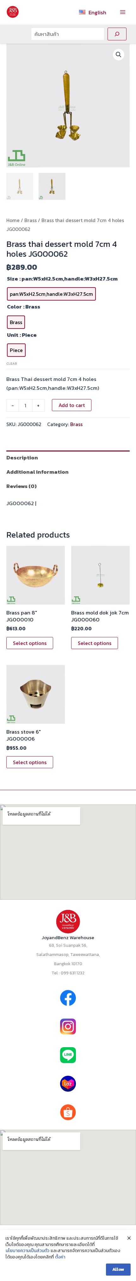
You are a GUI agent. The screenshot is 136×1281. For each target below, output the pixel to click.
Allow (118, 1269)
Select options (29, 643)
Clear (11, 363)
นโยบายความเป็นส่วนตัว (27, 1251)
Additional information (37, 472)
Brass (30, 220)
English (97, 12)
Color (14, 306)
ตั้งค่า (60, 1257)
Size (12, 278)
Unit (12, 335)
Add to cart (72, 405)
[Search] (117, 34)
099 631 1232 (72, 973)
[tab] (68, 458)
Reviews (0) (21, 486)
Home (13, 220)
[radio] (51, 294)
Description (22, 457)
